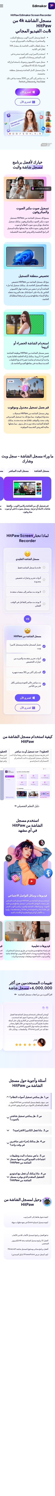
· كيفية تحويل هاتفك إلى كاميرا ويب (36, 1217)
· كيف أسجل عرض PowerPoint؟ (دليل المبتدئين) (30, 1254)
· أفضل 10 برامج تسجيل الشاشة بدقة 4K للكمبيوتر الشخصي (30, 1242)
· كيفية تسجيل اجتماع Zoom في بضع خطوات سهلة (30, 1222)
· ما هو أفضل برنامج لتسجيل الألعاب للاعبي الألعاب (30, 1235)
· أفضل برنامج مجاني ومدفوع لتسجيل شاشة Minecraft (28, 1249)
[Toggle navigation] (1, 6)
